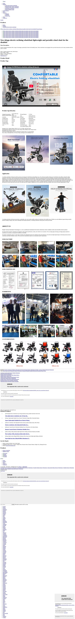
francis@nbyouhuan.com (10, 445)
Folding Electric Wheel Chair (5, 376)
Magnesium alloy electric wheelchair (12, 6)
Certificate (7, 13)
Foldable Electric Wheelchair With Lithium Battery (9, 375)
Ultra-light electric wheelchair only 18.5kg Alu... (16, 416)
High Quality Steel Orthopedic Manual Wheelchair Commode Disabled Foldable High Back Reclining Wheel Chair (24, 370)
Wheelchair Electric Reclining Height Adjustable (9, 381)
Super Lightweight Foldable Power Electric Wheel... (17, 420)
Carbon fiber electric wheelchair (11, 5)
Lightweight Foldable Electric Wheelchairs (25, 467)
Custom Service (6, 10)
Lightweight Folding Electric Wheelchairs (8, 378)
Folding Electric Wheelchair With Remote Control (9, 377)
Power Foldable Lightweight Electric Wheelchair (14, 468)
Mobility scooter (6, 451)
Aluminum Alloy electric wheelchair (12, 7)
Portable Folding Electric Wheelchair (40, 467)
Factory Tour (7, 15)
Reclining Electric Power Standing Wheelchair (9, 380)
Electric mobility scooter (9, 9)
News (4, 11)
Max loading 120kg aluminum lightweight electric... (17, 433)
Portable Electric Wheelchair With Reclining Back (9, 379)
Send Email (2, 470)
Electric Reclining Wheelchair (6, 374)
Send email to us (3, 55)
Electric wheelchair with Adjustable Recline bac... (17, 424)
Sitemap (20, 466)
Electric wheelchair (6, 450)
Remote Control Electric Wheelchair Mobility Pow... (17, 429)
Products (4, 4)
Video (4, 17)
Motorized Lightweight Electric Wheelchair (8, 467)
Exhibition (7, 14)
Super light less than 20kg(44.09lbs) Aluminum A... (17, 438)
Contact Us (5, 18)
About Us (4, 12)
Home (4, 3)
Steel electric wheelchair (9, 8)
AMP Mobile (24, 466)
